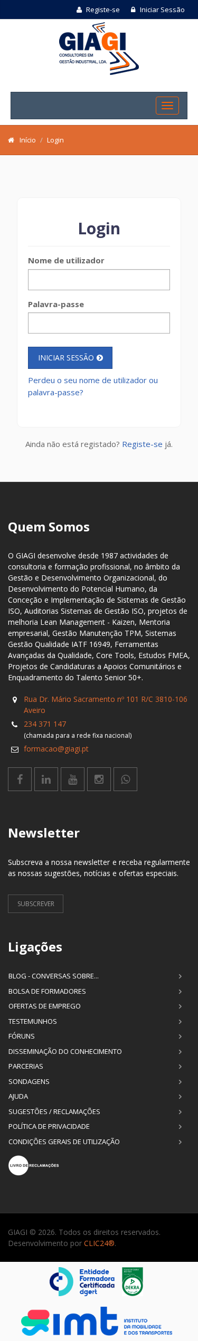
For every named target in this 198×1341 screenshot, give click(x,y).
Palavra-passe (56, 304)
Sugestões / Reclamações (54, 1111)
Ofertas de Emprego (44, 1006)
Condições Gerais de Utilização (64, 1141)
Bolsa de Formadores (47, 991)
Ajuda (18, 1096)
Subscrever (35, 903)
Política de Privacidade (49, 1126)
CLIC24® (99, 1243)
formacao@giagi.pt (56, 749)
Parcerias (25, 1066)
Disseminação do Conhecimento (65, 1051)
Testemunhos (32, 1021)
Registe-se (102, 9)
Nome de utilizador (66, 260)
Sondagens (29, 1081)
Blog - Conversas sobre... (53, 976)
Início (28, 140)
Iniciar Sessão (161, 9)
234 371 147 (45, 724)
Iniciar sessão (66, 358)
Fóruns (21, 1036)
